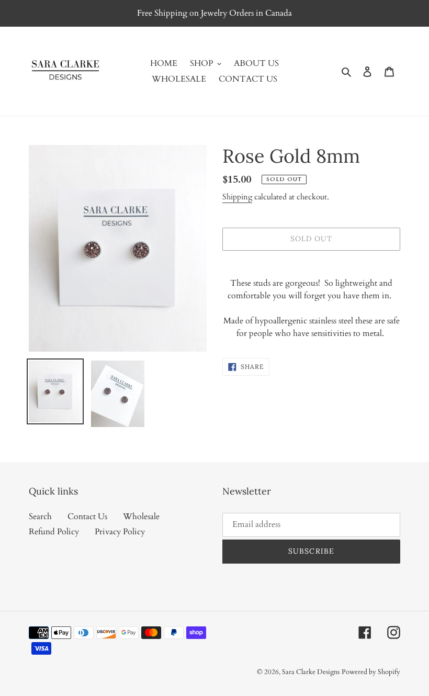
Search (40, 516)
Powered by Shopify (371, 672)
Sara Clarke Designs (311, 672)
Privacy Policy (120, 531)
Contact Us (87, 516)
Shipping (237, 197)
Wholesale (141, 516)
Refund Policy (54, 531)
